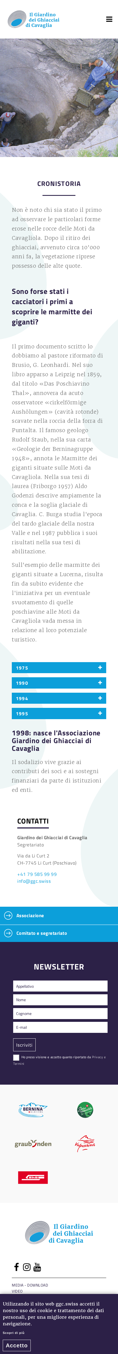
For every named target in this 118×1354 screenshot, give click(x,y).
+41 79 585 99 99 (37, 874)
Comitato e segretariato (41, 933)
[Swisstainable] (85, 1110)
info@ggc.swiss (34, 881)
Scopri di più (14, 1332)
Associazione (29, 915)
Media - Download (30, 1285)
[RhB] (33, 1177)
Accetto (17, 1345)
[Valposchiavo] (85, 1143)
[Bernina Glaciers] (33, 1110)
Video (17, 1291)
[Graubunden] (33, 1143)
